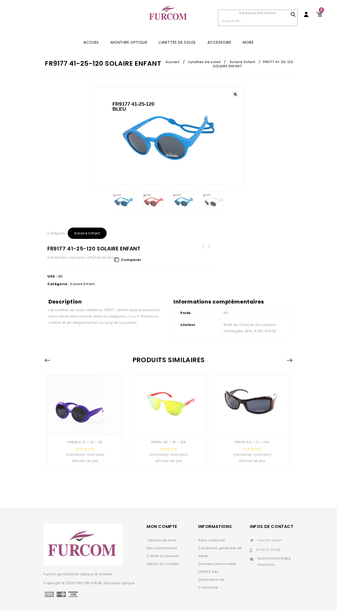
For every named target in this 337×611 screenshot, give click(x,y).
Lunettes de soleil (177, 42)
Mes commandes (162, 548)
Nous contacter (211, 540)
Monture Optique (129, 42)
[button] (235, 94)
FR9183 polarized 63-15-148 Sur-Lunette (209, 252)
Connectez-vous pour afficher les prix (80, 257)
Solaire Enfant (242, 61)
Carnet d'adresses (163, 556)
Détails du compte (163, 564)
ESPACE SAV (208, 571)
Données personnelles (217, 564)
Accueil (172, 61)
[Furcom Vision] (168, 16)
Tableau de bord (161, 540)
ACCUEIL (91, 42)
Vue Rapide (84, 426)
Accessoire (219, 42)
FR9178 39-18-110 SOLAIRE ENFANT (203, 249)
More (248, 42)
